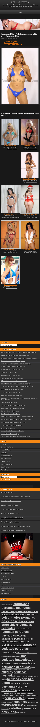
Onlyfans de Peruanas (7, 588)
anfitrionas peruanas (11, 288)
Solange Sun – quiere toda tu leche (11, 522)
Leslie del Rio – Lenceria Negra (10, 434)
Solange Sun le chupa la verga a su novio (13, 530)
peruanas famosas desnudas (13, 693)
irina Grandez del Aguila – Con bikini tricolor (13, 422)
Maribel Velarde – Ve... (10, 146)
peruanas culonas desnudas (14, 688)
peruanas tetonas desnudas (16, 695)
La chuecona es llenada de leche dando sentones (15, 496)
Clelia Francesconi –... (10, 285)
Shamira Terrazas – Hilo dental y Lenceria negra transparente (19, 358)
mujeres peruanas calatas (22, 669)
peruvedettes (30, 699)
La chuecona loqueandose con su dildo (12, 509)
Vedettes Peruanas (6, 455)
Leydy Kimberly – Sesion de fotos (10, 392)
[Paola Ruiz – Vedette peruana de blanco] (29, 234)
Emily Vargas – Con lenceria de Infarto (12, 389)
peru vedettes (14, 698)
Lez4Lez (3, 444)
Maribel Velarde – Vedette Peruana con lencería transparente (18, 352)
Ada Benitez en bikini (7, 492)
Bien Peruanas (5, 467)
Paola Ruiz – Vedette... (29, 249)
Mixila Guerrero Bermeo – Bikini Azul (11, 395)
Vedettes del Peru (6, 458)
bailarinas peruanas (14, 611)
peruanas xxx (29, 695)
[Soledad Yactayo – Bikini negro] (29, 165)
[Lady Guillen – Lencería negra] (29, 132)
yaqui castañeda (20, 712)
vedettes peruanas (12, 705)
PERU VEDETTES (20, 2)
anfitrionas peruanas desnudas (16, 605)
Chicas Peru (4, 470)
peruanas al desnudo (23, 676)
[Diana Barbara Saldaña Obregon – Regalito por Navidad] (29, 199)
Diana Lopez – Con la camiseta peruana (12, 408)
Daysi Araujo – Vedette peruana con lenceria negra (16, 364)
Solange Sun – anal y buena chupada (12, 518)
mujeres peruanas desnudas (14, 673)
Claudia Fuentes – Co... (10, 214)
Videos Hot (7, 489)
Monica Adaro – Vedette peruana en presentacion (15, 436)
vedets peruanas (33, 702)
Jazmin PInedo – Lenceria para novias (12, 369)
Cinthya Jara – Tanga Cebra (9, 372)
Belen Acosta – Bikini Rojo (8, 428)
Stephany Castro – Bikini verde (10, 411)
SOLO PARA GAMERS (7, 464)
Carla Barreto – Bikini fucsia (9, 402)
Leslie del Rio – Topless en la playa (11, 425)
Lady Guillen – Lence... (29, 146)
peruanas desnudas (25, 690)
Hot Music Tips (5, 461)
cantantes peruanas (30, 614)
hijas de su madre (32, 653)
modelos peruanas (11, 663)
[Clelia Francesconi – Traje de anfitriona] (10, 270)
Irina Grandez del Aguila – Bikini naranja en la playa (16, 419)
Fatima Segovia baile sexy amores (11, 501)
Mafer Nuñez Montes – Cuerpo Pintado (12, 431)
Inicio (20, 12)
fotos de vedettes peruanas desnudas (18, 648)
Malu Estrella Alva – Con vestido (10, 375)
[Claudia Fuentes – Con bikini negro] (10, 199)
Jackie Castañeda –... (10, 249)
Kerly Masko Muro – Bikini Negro (10, 414)
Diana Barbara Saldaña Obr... (29, 214)
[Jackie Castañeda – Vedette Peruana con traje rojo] (10, 234)
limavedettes (23, 659)
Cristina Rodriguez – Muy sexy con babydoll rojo (15, 355)
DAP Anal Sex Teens (7, 447)
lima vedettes (14, 657)
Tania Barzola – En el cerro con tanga (12, 378)
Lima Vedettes (5, 568)
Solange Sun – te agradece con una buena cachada (16, 526)
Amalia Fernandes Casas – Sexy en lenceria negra (16, 384)
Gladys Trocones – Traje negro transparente (14, 366)
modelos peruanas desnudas (18, 665)
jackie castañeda (6, 656)
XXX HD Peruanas (6, 571)
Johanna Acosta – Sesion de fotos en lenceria (14, 381)
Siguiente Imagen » (15, 44)
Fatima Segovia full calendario (10, 513)
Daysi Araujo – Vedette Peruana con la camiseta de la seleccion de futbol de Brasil (19, 398)
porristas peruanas (6, 702)
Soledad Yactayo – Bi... (29, 179)
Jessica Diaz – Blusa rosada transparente (13, 361)
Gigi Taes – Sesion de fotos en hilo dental (13, 405)
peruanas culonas (20, 683)
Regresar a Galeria (11, 43)
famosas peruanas (23, 628)
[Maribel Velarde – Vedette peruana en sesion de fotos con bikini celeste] (10, 132)
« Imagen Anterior (10, 41)
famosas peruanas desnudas (15, 633)
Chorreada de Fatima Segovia (9, 505)
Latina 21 (3, 453)
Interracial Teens (6, 450)
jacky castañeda (15, 656)
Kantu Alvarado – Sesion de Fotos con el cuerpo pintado (17, 386)
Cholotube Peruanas (9, 217)
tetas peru (19, 702)
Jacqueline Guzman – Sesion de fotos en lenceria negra (17, 416)
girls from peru (21, 653)
